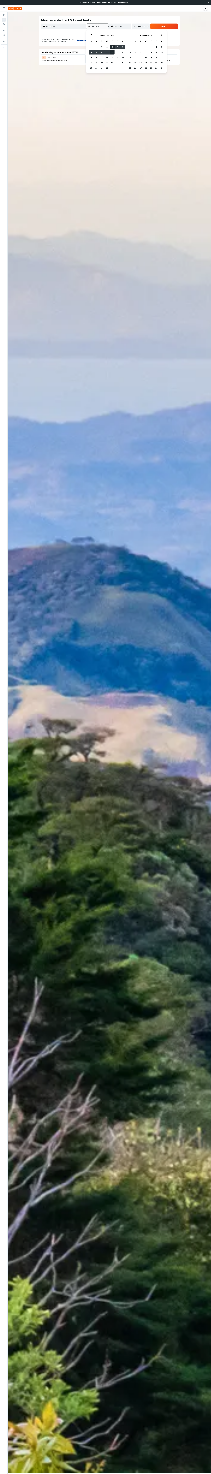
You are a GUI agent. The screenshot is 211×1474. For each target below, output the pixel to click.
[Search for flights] (4, 15)
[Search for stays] (4, 19)
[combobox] (65, 26)
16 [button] (107, 57)
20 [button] (91, 63)
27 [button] (91, 68)
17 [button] (112, 57)
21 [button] (96, 63)
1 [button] (101, 47)
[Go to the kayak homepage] (15, 8)
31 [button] (162, 68)
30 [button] (107, 68)
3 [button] (112, 47)
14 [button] (96, 57)
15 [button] (102, 57)
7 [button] (96, 52)
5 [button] (122, 47)
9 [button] (106, 52)
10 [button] (112, 52)
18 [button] (117, 57)
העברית (125, 2)
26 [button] (123, 63)
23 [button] (107, 63)
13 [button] (91, 57)
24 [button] (112, 63)
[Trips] (4, 41)
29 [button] (102, 68)
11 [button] (117, 52)
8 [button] (101, 52)
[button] (208, 2)
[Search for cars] (4, 24)
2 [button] (106, 47)
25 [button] (117, 63)
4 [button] (117, 47)
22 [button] (102, 63)
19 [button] (123, 57)
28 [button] (96, 68)
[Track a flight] (4, 35)
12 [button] (123, 52)
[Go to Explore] (4, 30)
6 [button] (91, 52)
